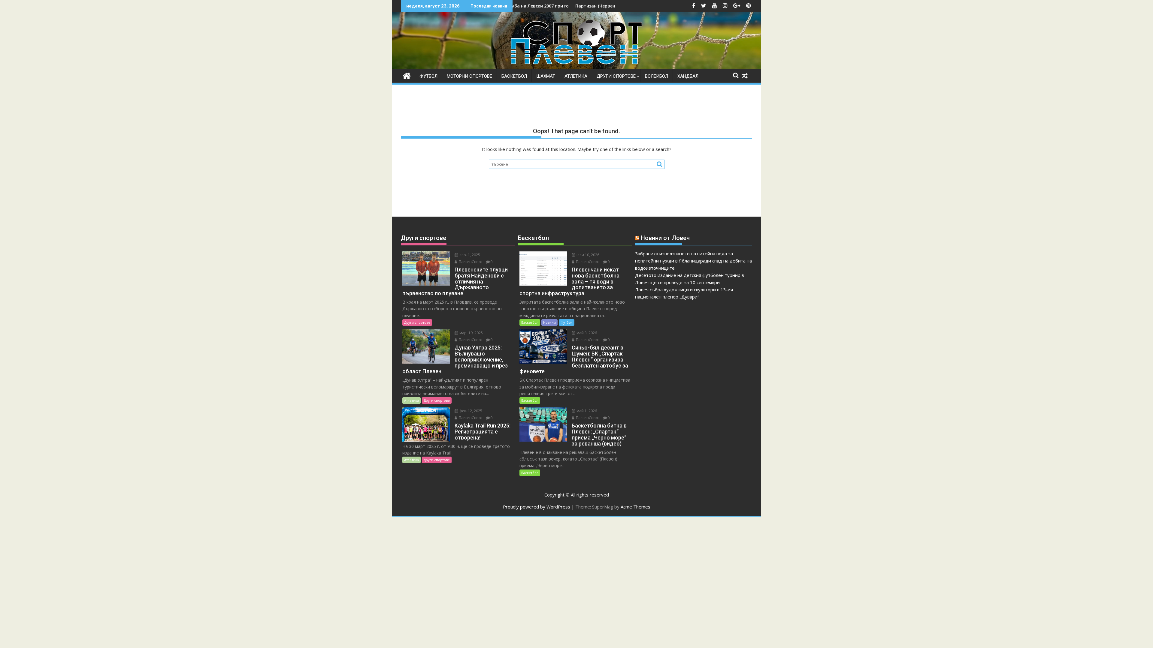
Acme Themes (635, 507)
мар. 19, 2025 (470, 332)
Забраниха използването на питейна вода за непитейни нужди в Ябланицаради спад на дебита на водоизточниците (693, 260)
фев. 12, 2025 (470, 410)
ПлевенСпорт (470, 261)
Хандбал (687, 76)
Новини (549, 322)
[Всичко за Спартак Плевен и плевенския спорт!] (407, 75)
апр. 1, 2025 (469, 254)
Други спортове (616, 76)
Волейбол (656, 76)
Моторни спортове (469, 76)
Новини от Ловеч (665, 238)
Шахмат (545, 76)
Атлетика (575, 76)
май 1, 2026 (586, 410)
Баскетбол (514, 76)
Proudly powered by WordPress (536, 507)
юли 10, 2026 (587, 254)
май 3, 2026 (586, 332)
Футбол (428, 76)
